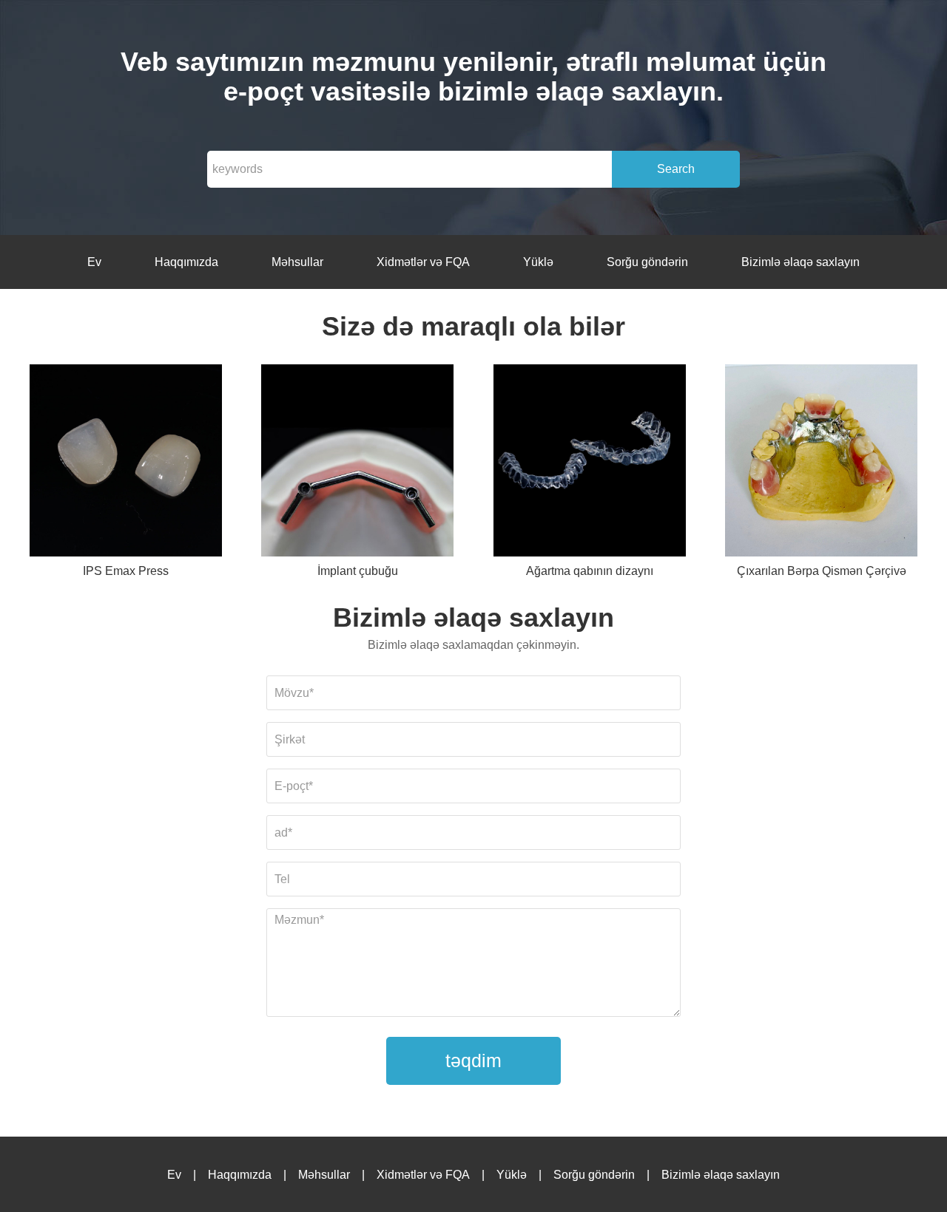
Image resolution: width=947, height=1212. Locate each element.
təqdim (473, 1060)
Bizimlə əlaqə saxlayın (800, 262)
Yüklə (538, 262)
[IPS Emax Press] (126, 463)
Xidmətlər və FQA (423, 262)
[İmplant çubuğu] (357, 463)
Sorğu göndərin (647, 262)
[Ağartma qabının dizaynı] (589, 463)
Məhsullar (297, 262)
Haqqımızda (186, 262)
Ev (94, 262)
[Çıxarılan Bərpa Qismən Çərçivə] (821, 463)
